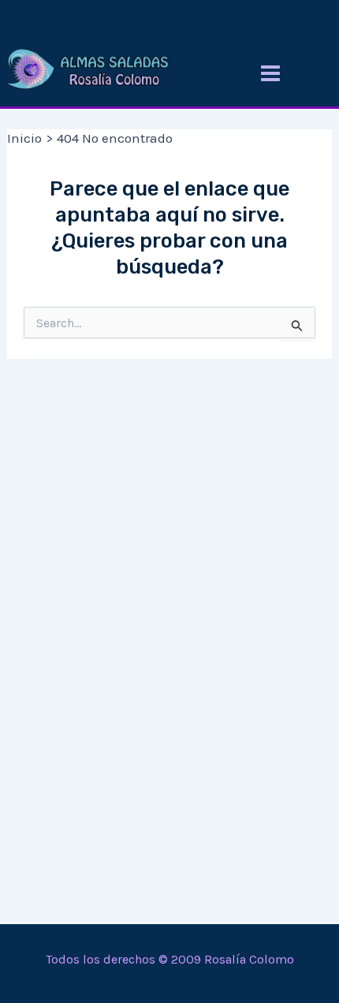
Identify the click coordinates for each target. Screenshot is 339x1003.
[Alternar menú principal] (270, 73)
